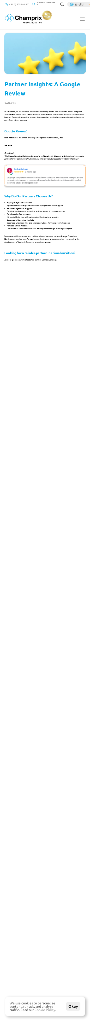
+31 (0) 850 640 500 (19, 4)
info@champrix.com (45, 3)
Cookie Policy (45, 1010)
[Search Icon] (62, 4)
